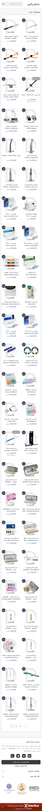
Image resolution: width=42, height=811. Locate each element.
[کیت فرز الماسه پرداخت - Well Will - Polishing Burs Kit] (31, 528)
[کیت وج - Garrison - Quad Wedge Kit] (31, 409)
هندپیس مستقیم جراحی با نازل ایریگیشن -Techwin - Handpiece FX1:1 (31, 187)
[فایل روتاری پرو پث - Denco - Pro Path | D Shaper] (31, 26)
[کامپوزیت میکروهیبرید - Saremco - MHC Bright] (11, 56)
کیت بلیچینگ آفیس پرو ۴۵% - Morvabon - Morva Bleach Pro (11, 303)
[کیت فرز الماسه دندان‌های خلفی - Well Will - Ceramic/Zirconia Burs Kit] (11, 558)
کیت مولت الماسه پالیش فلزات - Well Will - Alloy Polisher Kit (31, 481)
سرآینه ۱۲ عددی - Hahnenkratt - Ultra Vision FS (11, 510)
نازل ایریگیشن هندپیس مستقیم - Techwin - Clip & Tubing (11, 96)
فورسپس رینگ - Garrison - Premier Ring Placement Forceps (11, 421)
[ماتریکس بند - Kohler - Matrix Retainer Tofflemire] (31, 675)
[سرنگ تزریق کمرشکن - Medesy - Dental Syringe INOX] (11, 704)
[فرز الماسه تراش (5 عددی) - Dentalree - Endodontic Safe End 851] (31, 646)
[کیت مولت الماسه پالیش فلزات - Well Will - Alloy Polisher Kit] (31, 470)
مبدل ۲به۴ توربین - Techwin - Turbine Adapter (31, 127)
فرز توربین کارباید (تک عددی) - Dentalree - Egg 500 (31, 627)
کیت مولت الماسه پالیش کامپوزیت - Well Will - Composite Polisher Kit (11, 482)
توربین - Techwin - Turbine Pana (11, 156)
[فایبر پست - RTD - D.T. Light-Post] (11, 321)
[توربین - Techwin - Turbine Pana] (11, 146)
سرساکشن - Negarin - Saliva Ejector (31, 391)
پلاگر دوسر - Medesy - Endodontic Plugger (11, 686)
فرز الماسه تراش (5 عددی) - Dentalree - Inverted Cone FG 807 (11, 628)
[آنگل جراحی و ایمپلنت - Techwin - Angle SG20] (31, 146)
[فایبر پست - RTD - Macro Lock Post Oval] (11, 204)
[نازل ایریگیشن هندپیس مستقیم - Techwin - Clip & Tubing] (11, 85)
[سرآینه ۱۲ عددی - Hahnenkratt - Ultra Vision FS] (11, 499)
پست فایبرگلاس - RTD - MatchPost (31, 274)
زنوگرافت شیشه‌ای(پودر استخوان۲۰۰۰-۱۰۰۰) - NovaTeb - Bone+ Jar (31, 216)
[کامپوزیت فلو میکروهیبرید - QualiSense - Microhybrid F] (31, 558)
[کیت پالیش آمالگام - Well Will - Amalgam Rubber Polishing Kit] (11, 587)
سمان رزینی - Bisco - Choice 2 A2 (31, 95)
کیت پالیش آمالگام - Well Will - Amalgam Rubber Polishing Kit (11, 598)
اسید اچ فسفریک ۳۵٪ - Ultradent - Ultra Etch (11, 449)
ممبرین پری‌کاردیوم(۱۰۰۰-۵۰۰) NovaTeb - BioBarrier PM (11, 362)
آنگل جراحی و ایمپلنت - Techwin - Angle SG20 (31, 157)
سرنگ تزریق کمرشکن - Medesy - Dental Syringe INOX (11, 715)
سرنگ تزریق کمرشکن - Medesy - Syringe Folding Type (31, 715)
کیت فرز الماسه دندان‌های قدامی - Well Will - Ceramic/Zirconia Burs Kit (31, 599)
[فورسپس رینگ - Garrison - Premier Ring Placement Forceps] (11, 409)
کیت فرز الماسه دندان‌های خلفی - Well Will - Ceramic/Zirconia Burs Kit (11, 570)
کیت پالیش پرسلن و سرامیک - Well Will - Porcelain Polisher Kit (31, 510)
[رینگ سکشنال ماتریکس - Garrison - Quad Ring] (31, 351)
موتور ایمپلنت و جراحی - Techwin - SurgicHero (11, 127)
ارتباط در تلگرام (19, 766)
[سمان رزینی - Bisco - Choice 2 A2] (31, 85)
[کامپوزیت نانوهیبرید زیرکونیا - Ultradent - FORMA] (11, 26)
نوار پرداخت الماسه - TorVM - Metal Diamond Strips (11, 274)
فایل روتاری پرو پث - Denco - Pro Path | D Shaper (31, 37)
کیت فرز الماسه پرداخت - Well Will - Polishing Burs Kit (31, 539)
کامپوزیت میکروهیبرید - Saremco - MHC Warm (31, 67)
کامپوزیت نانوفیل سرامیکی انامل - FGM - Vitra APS (31, 449)
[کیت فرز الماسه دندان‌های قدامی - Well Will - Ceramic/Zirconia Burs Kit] (31, 587)
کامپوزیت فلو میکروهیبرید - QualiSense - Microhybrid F (31, 569)
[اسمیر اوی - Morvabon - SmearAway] (31, 292)
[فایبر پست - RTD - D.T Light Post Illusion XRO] (31, 321)
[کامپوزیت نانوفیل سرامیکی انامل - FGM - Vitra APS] (31, 438)
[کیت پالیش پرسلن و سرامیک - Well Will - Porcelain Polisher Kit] (31, 499)
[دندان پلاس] (34, 4)
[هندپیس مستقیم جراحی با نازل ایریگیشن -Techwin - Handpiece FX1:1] (31, 175)
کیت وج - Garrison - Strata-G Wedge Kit (11, 391)
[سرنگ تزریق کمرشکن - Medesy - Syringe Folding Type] (31, 704)
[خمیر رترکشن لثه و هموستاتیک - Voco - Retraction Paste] (11, 528)
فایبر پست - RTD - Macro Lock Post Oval (11, 215)
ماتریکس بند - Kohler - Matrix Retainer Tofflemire (31, 686)
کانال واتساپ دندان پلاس (21, 762)
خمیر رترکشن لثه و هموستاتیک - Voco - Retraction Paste (11, 539)
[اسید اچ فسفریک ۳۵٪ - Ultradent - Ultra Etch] (11, 438)
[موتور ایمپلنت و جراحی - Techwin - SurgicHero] (11, 116)
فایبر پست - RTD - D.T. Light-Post (11, 332)
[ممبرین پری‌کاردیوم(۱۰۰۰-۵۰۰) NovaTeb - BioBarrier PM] (11, 351)
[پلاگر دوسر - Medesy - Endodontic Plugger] (11, 675)
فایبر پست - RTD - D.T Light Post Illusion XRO (31, 332)
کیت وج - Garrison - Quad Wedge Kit (31, 420)
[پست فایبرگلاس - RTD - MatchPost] (31, 263)
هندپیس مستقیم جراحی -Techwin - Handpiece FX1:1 (11, 186)
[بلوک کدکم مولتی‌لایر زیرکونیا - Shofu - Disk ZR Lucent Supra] (11, 646)
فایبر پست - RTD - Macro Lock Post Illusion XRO (31, 244)
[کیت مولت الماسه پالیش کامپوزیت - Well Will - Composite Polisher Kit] (11, 470)
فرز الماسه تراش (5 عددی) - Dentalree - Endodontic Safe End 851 (31, 658)
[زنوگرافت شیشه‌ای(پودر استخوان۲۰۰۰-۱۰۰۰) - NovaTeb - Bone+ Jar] (31, 204)
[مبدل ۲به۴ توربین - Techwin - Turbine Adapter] (31, 116)
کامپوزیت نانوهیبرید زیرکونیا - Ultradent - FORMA (11, 37)
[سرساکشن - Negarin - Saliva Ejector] (31, 380)
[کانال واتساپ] (12, 756)
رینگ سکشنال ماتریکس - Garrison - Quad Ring (31, 362)
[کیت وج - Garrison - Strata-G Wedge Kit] (11, 380)
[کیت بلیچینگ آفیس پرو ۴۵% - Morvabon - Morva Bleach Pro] (11, 292)
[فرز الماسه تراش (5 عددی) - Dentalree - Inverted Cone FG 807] (11, 616)
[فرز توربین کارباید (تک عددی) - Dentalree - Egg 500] (31, 616)
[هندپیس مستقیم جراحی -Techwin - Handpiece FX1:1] (11, 175)
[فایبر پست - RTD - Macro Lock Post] (11, 233)
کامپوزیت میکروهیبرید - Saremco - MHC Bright (11, 67)
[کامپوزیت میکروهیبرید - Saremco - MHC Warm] (31, 56)
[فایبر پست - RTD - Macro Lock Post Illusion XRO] (31, 233)
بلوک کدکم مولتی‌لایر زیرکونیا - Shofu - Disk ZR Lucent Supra (11, 657)
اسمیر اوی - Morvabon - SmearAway (31, 303)
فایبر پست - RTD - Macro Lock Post (11, 244)
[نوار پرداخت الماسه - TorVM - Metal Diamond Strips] (11, 263)
